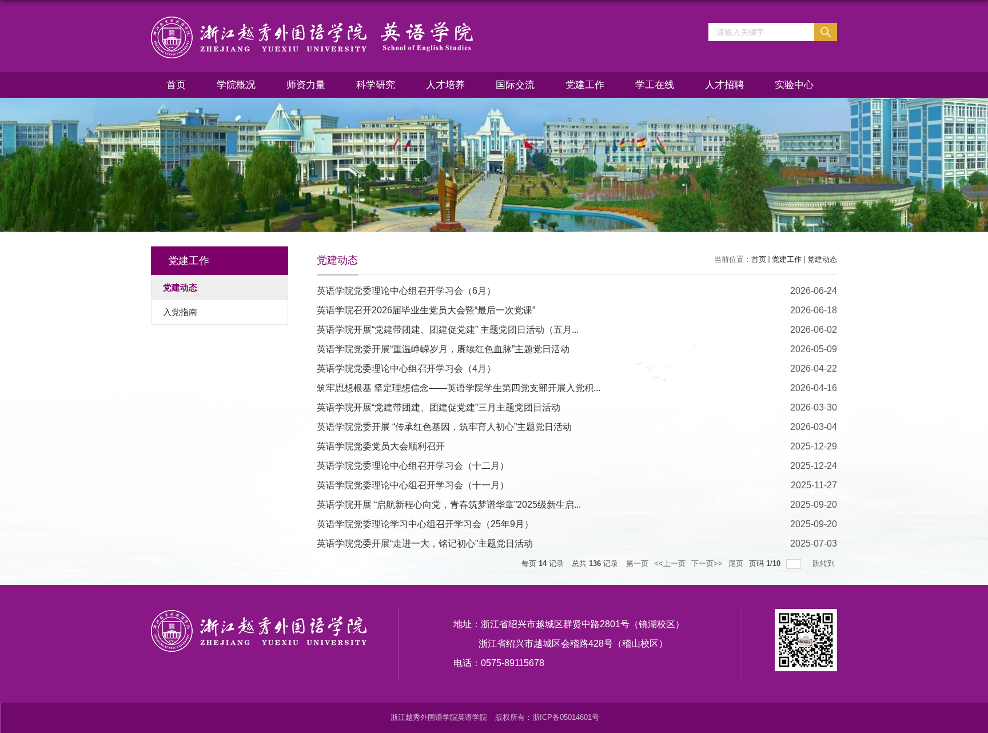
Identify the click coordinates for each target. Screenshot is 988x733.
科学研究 (375, 84)
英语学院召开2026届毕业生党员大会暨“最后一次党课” (426, 310)
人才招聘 (724, 84)
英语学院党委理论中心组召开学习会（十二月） (413, 466)
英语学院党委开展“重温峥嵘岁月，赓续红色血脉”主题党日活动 (443, 349)
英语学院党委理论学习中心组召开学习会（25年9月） (425, 524)
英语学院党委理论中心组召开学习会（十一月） (413, 485)
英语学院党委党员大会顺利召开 (381, 446)
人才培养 (445, 84)
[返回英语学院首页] (312, 37)
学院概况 (236, 84)
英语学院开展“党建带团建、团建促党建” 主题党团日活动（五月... (448, 329)
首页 (176, 84)
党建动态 (822, 259)
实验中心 (794, 84)
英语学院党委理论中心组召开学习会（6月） (406, 291)
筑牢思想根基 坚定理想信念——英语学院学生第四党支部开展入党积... (458, 388)
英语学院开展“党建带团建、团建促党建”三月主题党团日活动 (438, 407)
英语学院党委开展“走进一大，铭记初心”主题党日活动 (425, 543)
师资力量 (305, 84)
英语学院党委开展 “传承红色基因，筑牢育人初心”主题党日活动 (444, 427)
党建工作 (584, 84)
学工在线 (654, 84)
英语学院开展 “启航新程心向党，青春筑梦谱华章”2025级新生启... (449, 504)
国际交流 (515, 84)
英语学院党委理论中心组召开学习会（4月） (406, 368)
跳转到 (824, 563)
